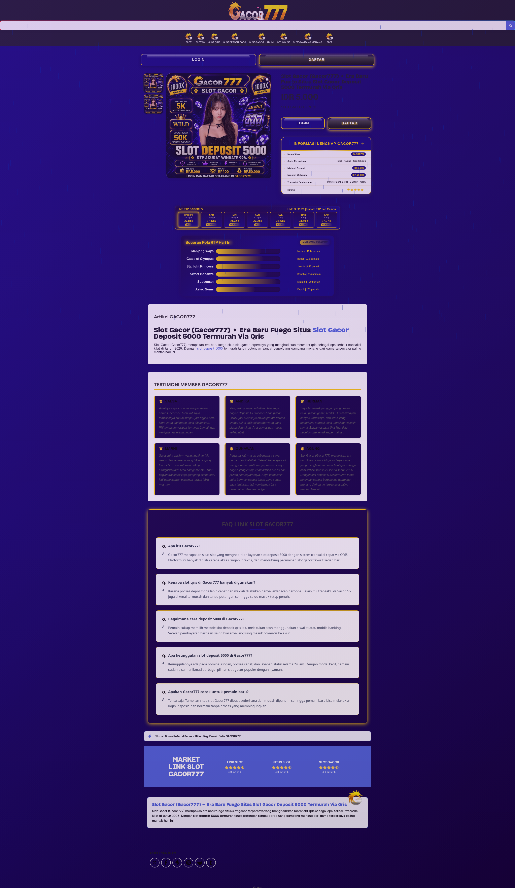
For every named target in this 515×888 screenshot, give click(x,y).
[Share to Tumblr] (211, 862)
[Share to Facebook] (166, 862)
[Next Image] (268, 126)
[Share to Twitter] (155, 862)
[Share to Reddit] (200, 862)
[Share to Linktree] (177, 862)
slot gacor (257, 887)
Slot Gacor (331, 330)
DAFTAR (316, 60)
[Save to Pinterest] (188, 862)
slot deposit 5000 (210, 348)
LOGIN (198, 60)
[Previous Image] (169, 126)
